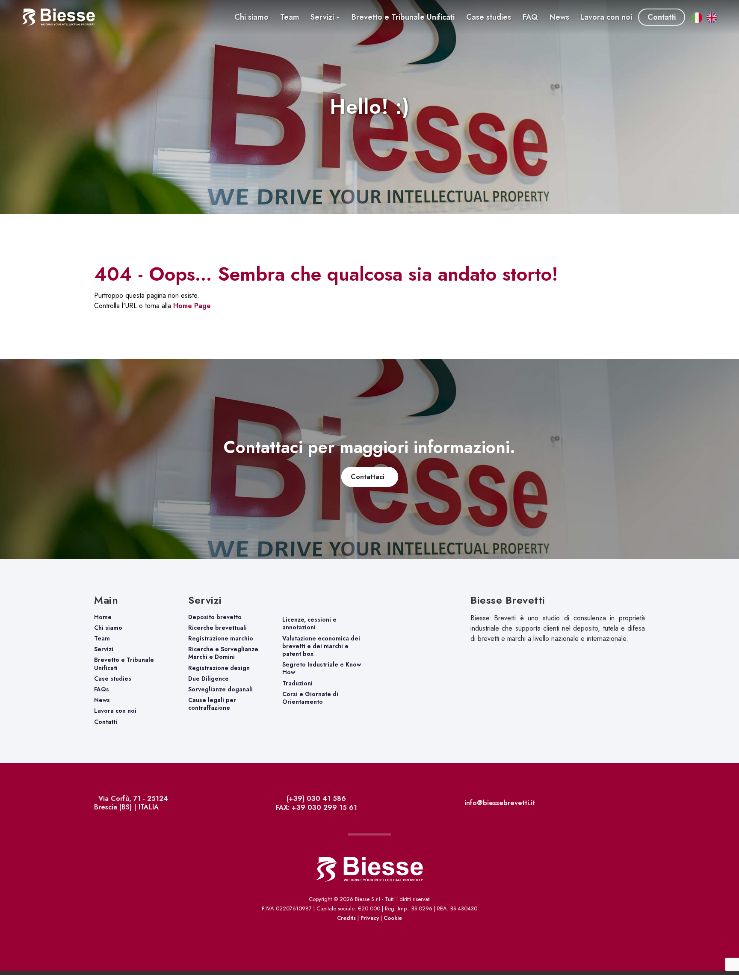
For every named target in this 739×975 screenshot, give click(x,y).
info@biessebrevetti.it (498, 803)
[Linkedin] (644, 804)
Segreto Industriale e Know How (321, 668)
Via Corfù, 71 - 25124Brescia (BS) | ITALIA (131, 803)
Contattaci (370, 477)
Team (102, 638)
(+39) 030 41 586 (315, 798)
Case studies (112, 678)
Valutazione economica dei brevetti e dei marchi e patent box (321, 646)
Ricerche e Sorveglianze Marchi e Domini (223, 653)
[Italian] (715, 943)
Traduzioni (297, 683)
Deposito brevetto (215, 617)
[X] (642, 804)
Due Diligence (208, 678)
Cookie (393, 918)
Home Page (192, 306)
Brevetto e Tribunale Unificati (124, 663)
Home (103, 617)
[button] (325, 17)
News (102, 700)
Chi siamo (108, 627)
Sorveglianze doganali (220, 689)
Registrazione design (219, 668)
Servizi (103, 649)
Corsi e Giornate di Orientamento (310, 697)
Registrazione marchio (220, 638)
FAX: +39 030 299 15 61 (315, 807)
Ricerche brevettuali (217, 627)
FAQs (101, 689)
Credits (346, 918)
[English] (731, 943)
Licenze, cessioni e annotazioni (309, 623)
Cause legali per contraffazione (212, 703)
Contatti (105, 722)
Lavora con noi (115, 710)
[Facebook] (639, 804)
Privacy (370, 918)
